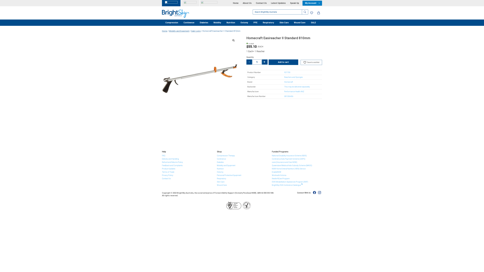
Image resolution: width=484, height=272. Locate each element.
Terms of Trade (168, 172)
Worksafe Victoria (279, 175)
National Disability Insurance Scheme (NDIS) (289, 156)
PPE (255, 23)
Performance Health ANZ (294, 92)
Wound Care (299, 23)
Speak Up (294, 3)
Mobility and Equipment (179, 31)
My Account (310, 3)
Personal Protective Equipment (229, 175)
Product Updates (168, 169)
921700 (287, 72)
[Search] (305, 11)
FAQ (163, 156)
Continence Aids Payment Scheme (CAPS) (288, 159)
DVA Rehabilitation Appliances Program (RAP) (290, 182)
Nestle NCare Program (281, 179)
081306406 (288, 96)
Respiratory (268, 23)
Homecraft (288, 82)
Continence (189, 23)
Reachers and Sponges (293, 77)
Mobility (217, 23)
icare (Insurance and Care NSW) (284, 162)
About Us (247, 3)
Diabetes (204, 23)
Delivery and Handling (170, 159)
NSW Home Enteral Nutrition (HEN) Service (289, 169)
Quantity (250, 57)
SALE (313, 23)
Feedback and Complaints (172, 165)
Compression (171, 23)
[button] (233, 40)
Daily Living (196, 31)
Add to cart (283, 62)
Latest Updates (278, 3)
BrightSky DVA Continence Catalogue (286, 185)
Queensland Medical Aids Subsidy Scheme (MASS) (292, 165)
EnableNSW (276, 172)
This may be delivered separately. (297, 87)
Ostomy (244, 23)
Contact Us (261, 3)
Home (235, 3)
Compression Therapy (226, 156)
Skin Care (284, 23)
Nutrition (230, 23)
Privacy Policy (167, 175)
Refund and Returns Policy (172, 162)
